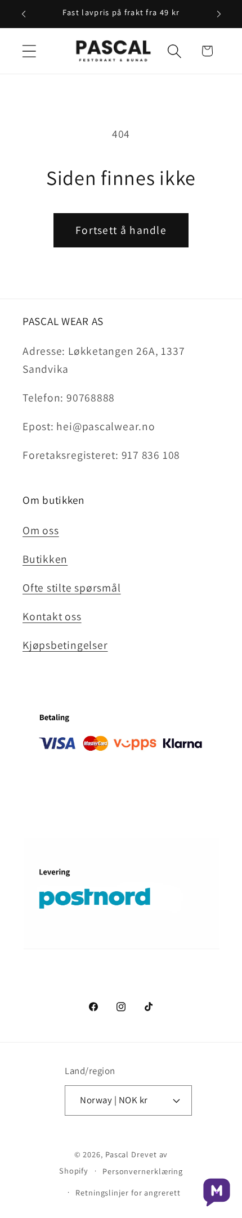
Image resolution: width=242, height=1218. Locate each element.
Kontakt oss (52, 616)
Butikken (45, 559)
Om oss (41, 530)
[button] (29, 51)
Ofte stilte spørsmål (72, 587)
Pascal (118, 1154)
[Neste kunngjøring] (219, 14)
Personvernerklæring (142, 1171)
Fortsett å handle (121, 230)
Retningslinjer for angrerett (127, 1192)
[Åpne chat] (216, 1192)
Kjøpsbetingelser (65, 645)
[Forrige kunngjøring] (23, 14)
